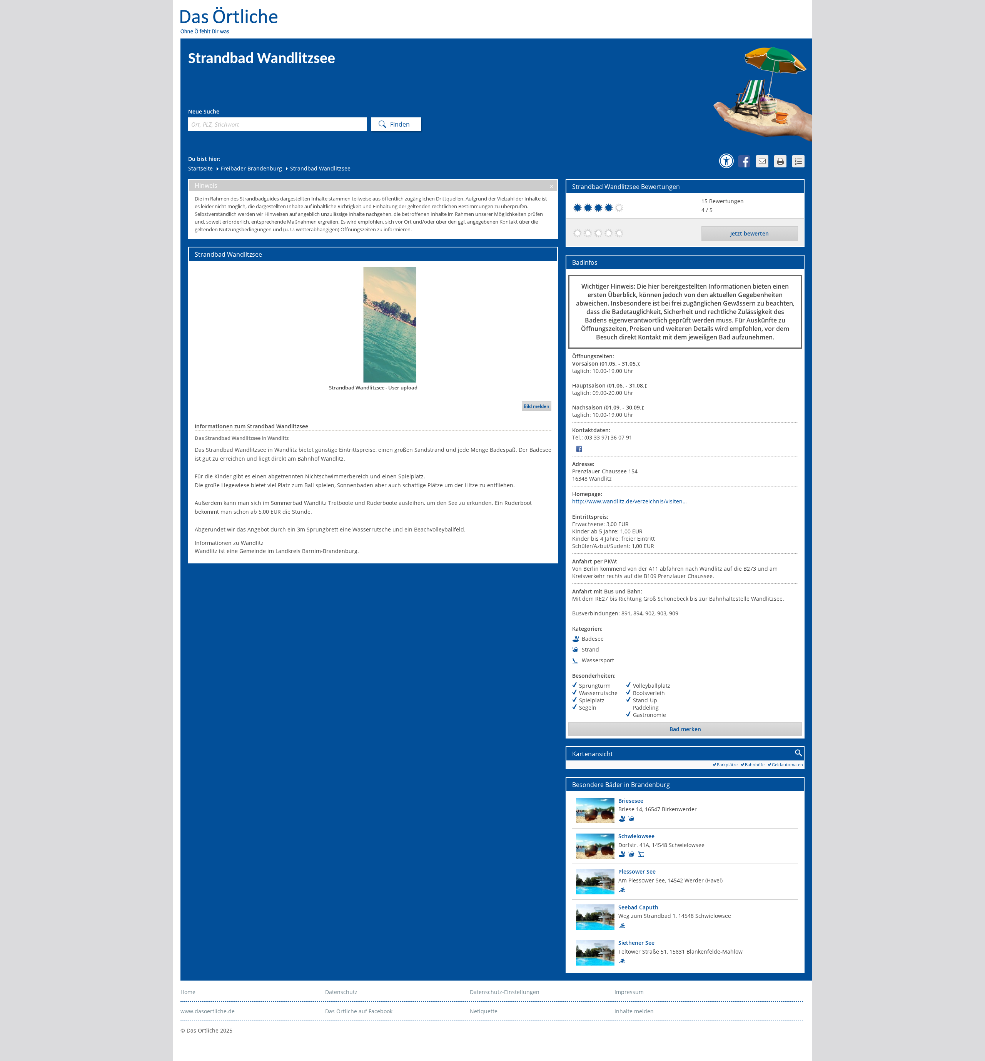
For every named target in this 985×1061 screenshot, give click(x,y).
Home (187, 992)
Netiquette (484, 1011)
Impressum (629, 992)
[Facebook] (579, 448)
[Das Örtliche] (232, 11)
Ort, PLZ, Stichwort (222, 112)
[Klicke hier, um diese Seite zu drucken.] (780, 161)
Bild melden (536, 406)
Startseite (200, 168)
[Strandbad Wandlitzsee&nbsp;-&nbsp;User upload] (373, 324)
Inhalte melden (634, 1011)
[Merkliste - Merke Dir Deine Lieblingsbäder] (798, 161)
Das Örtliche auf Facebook (358, 1011)
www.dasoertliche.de (207, 1011)
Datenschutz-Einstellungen (504, 992)
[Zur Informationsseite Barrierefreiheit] (726, 161)
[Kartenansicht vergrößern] (799, 753)
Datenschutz (341, 992)
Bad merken (685, 729)
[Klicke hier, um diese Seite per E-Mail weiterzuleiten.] (762, 161)
